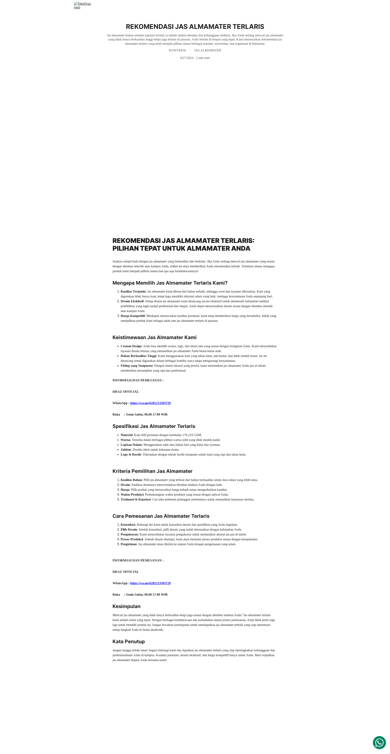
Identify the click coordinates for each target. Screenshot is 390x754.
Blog (313, 6)
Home (235, 6)
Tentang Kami (278, 6)
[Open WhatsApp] (379, 742)
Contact (298, 6)
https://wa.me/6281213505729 (150, 403)
